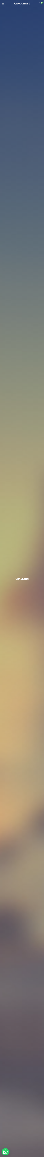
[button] (5, 1151)
